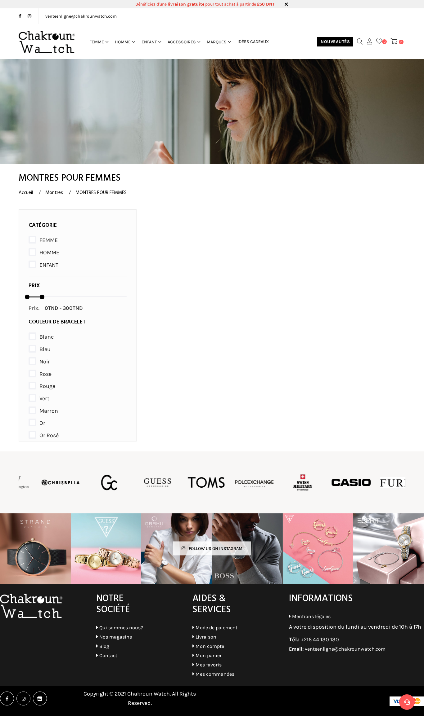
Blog (103, 646)
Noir (44, 361)
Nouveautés (335, 41)
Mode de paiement (215, 627)
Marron (48, 410)
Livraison (205, 636)
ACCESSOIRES (182, 41)
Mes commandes (214, 674)
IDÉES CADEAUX (253, 42)
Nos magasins (115, 636)
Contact (107, 655)
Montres (54, 192)
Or (42, 422)
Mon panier (208, 655)
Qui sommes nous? (120, 627)
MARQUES (217, 41)
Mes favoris (208, 664)
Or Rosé (49, 435)
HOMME (123, 41)
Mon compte (209, 646)
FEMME (96, 41)
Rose (45, 374)
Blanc (46, 336)
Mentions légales (311, 616)
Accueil (26, 192)
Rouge (47, 386)
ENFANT (149, 41)
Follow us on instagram (215, 548)
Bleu (45, 349)
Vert (44, 398)
